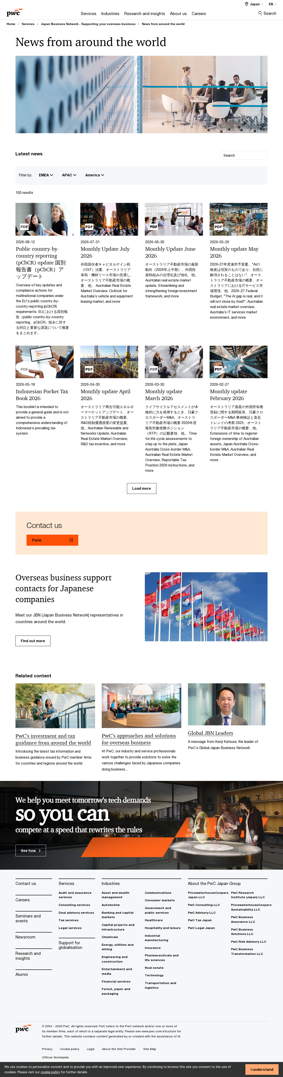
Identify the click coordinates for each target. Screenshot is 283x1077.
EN (271, 4)
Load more (141, 488)
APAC (67, 175)
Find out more (33, 641)
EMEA (44, 175)
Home (11, 24)
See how (29, 850)
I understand (262, 1069)
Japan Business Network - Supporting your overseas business (88, 24)
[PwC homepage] (15, 11)
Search (270, 13)
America (93, 175)
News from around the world (163, 24)
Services (28, 24)
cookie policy (50, 1072)
